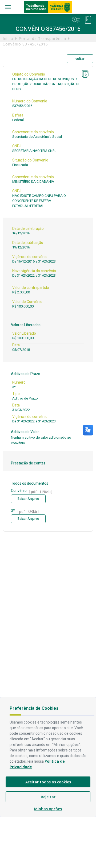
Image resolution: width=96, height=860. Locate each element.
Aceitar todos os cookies (48, 781)
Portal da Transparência (42, 38)
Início (8, 38)
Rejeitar (48, 796)
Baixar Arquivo (28, 498)
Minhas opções (48, 808)
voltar (80, 58)
